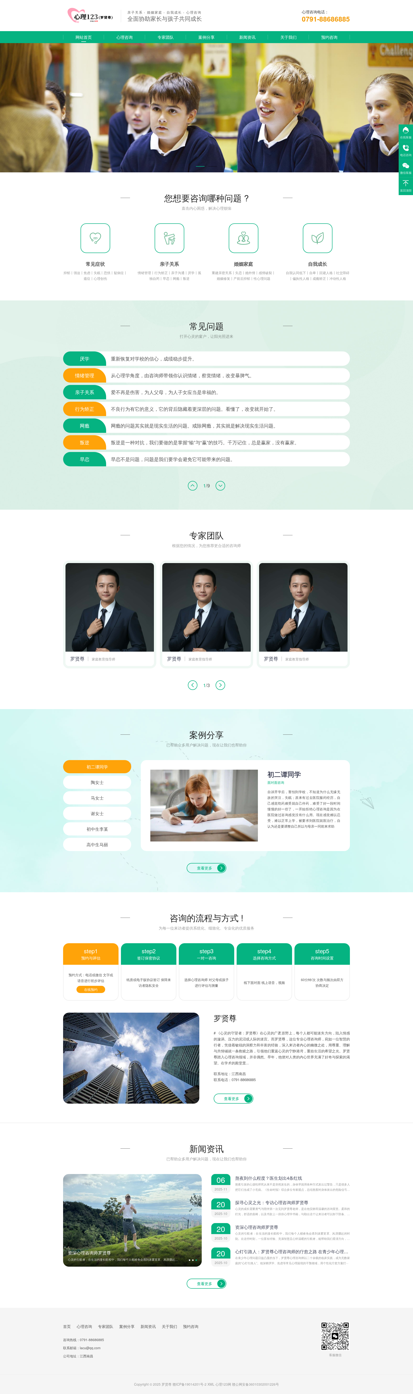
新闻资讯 (247, 37)
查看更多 (204, 868)
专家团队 (166, 37)
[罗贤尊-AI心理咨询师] (88, 22)
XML (210, 1384)
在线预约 (91, 989)
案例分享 (206, 37)
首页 (67, 1326)
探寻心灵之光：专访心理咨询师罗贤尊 (271, 1202)
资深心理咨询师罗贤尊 (256, 1227)
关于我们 (288, 37)
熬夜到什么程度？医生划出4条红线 (268, 1178)
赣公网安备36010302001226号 (255, 1384)
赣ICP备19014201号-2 (189, 1384)
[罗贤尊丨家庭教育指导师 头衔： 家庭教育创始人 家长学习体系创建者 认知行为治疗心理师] (109, 607)
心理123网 (223, 1384)
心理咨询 (124, 37)
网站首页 (84, 37)
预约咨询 (329, 37)
